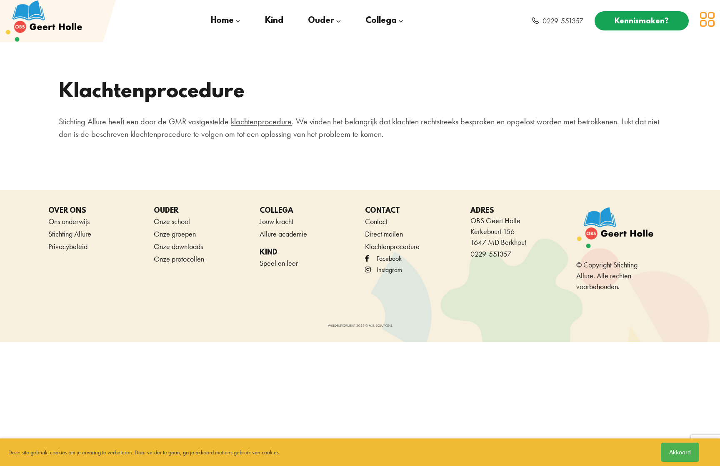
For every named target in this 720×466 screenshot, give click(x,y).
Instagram (389, 269)
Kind (274, 20)
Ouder (321, 20)
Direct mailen (384, 234)
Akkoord (680, 452)
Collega (381, 20)
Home (222, 20)
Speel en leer (279, 263)
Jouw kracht (276, 221)
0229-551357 (562, 20)
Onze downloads (178, 246)
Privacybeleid (68, 246)
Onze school (172, 221)
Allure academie (283, 234)
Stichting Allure (69, 234)
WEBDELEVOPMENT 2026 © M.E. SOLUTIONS (360, 325)
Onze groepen (175, 234)
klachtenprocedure (261, 121)
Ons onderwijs (69, 221)
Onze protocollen (179, 259)
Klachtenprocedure (392, 246)
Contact (376, 221)
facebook (389, 258)
